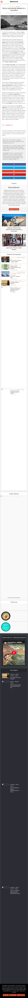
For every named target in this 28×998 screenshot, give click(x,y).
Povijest (20, 265)
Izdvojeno (18, 6)
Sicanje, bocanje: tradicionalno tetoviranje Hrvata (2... (15, 267)
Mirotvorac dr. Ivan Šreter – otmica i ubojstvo (15, 261)
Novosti (18, 273)
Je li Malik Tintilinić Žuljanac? (14, 283)
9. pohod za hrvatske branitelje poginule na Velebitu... (14, 392)
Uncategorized (13, 275)
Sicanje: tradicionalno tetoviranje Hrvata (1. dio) (15, 686)
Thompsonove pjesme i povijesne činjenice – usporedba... (15, 290)
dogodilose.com (9, 125)
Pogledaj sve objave (14, 209)
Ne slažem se (13, 995)
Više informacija (20, 995)
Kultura (16, 281)
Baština (11, 265)
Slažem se (6, 995)
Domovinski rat (11, 6)
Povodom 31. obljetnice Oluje (15, 277)
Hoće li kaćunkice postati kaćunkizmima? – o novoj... (15, 789)
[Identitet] (14, 1)
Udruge (22, 389)
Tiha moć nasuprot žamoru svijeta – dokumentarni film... (15, 892)
